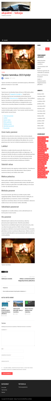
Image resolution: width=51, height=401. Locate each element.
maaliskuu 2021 (41, 118)
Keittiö (46, 154)
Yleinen (3, 72)
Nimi (2, 348)
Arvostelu (3, 387)
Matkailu (44, 162)
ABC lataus (40, 141)
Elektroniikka (45, 148)
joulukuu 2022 (40, 103)
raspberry (44, 167)
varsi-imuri (40, 177)
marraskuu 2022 (41, 106)
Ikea (45, 150)
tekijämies (7, 78)
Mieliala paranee (8, 124)
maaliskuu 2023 (41, 101)
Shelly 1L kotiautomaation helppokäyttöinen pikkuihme (5, 311)
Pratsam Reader (41, 165)
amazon (39, 144)
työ (38, 175)
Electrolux (40, 148)
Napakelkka (40, 164)
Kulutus (46, 158)
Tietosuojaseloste (22, 387)
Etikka (39, 150)
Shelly (39, 169)
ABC (44, 139)
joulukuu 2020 (40, 121)
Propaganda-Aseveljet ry (16, 94)
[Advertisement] (25, 28)
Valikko (6, 40)
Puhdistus (40, 167)
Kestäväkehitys (40, 156)
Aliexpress (43, 142)
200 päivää (40, 139)
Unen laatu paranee (8, 116)
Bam (31, 399)
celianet (44, 146)
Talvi (6, 271)
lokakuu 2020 (40, 123)
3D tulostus (46, 137)
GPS (42, 150)
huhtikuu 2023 (40, 99)
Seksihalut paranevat (9, 126)
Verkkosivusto (5, 361)
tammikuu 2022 (41, 111)
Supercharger (40, 171)
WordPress (25, 399)
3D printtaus (40, 137)
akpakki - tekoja (13, 399)
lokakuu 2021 (40, 116)
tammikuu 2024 (41, 96)
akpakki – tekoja (12, 13)
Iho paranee (6, 128)
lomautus (40, 162)
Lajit (39, 160)
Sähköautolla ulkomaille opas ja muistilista (17, 310)
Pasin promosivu (14, 98)
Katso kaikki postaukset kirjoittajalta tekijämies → (14, 291)
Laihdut (5, 118)
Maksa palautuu (7, 122)
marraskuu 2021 (41, 113)
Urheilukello (43, 175)
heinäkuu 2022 (40, 108)
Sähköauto (46, 171)
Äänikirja (44, 177)
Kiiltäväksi (46, 156)
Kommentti (4, 329)
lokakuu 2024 (40, 94)
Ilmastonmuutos (41, 152)
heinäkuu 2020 (40, 128)
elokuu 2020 (40, 125)
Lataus (46, 160)
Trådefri (45, 173)
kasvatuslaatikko (41, 154)
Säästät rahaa (7, 120)
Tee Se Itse (4, 390)
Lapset (42, 160)
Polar (45, 164)
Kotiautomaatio (41, 158)
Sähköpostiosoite (6, 355)
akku (39, 142)
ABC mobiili (45, 141)
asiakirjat (44, 144)
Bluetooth (40, 146)
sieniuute (43, 169)
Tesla (42, 173)
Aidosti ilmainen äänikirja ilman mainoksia (29, 310)
